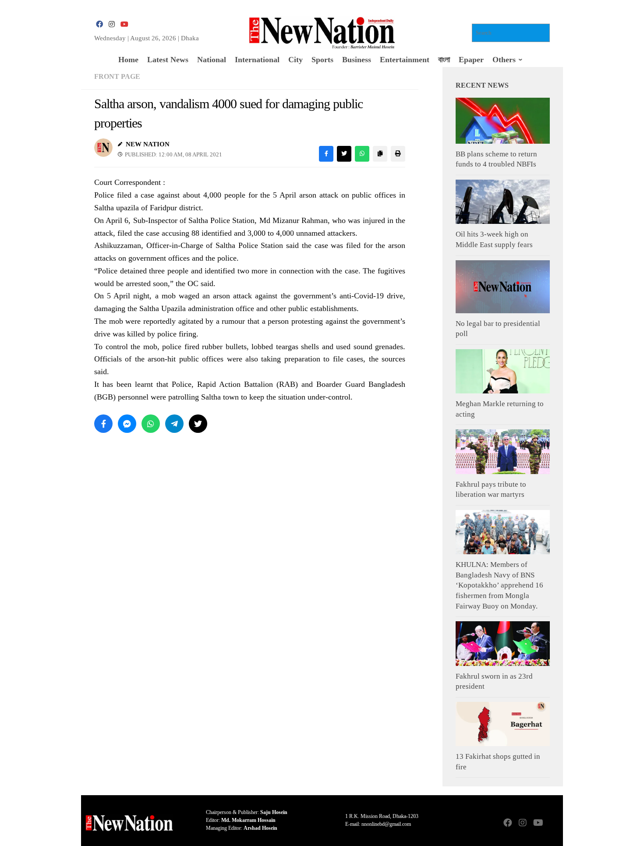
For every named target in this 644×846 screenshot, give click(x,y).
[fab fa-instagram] (111, 24)
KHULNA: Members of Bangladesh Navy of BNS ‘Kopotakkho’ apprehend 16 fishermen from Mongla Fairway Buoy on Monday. (499, 585)
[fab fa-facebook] (99, 24)
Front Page (117, 76)
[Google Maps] (552, 823)
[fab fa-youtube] (123, 24)
